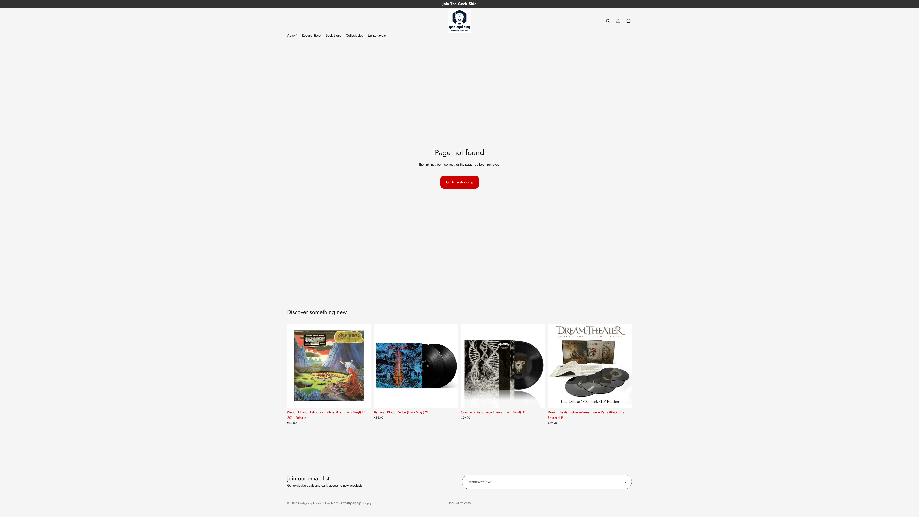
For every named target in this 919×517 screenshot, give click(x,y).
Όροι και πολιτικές (459, 503)
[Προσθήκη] (363, 400)
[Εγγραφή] (625, 482)
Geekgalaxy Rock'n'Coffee (313, 503)
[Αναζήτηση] (608, 21)
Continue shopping (459, 182)
